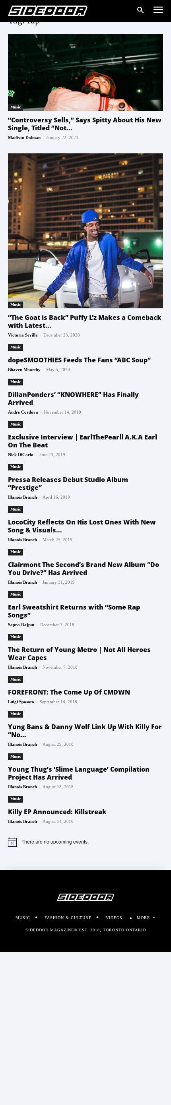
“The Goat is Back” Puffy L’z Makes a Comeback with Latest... (84, 321)
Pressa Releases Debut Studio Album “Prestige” (68, 483)
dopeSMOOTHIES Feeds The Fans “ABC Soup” (79, 360)
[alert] (85, 842)
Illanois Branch (22, 497)
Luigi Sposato (21, 701)
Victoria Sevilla (23, 335)
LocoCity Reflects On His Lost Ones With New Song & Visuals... (82, 526)
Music (15, 107)
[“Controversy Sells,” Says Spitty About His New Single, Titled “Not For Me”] (85, 72)
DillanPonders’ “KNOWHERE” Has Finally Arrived (73, 398)
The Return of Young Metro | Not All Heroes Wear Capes (79, 653)
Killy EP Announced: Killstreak (57, 811)
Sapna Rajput (21, 624)
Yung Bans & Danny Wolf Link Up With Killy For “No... (85, 730)
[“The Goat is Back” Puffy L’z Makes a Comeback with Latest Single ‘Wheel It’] (85, 230)
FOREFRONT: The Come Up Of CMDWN (69, 692)
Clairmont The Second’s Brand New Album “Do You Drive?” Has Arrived (83, 568)
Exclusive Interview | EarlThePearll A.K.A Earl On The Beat (82, 441)
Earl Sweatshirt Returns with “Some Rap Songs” (74, 611)
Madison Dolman (24, 137)
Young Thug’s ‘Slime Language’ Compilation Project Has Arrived (79, 773)
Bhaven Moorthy (24, 369)
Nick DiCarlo (20, 454)
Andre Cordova (23, 412)
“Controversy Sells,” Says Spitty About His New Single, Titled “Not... (84, 124)
